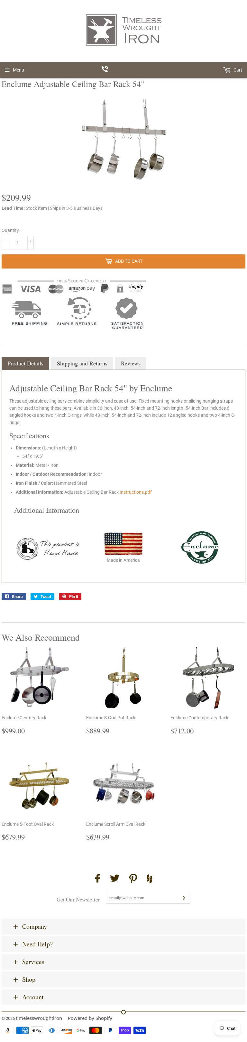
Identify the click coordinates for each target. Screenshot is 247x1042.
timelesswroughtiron (39, 1018)
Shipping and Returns (82, 363)
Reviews (131, 363)
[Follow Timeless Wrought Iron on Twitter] (114, 879)
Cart (237, 70)
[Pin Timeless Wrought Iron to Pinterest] (133, 879)
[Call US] (124, 70)
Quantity (10, 230)
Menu (18, 70)
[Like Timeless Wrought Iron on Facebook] (97, 879)
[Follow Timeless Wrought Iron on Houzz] (149, 879)
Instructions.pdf (136, 492)
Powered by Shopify (90, 1018)
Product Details (25, 363)
